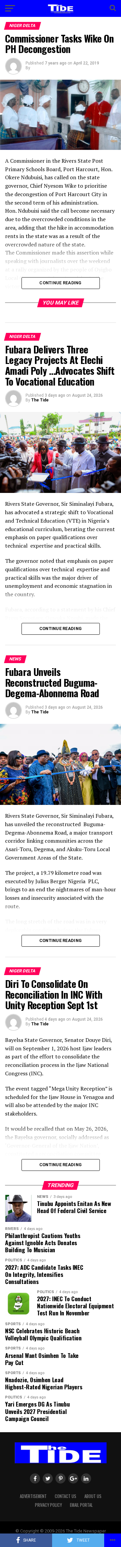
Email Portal (81, 1505)
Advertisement (33, 1496)
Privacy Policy (48, 1505)
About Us (93, 1496)
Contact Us (65, 1496)
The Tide (40, 400)
